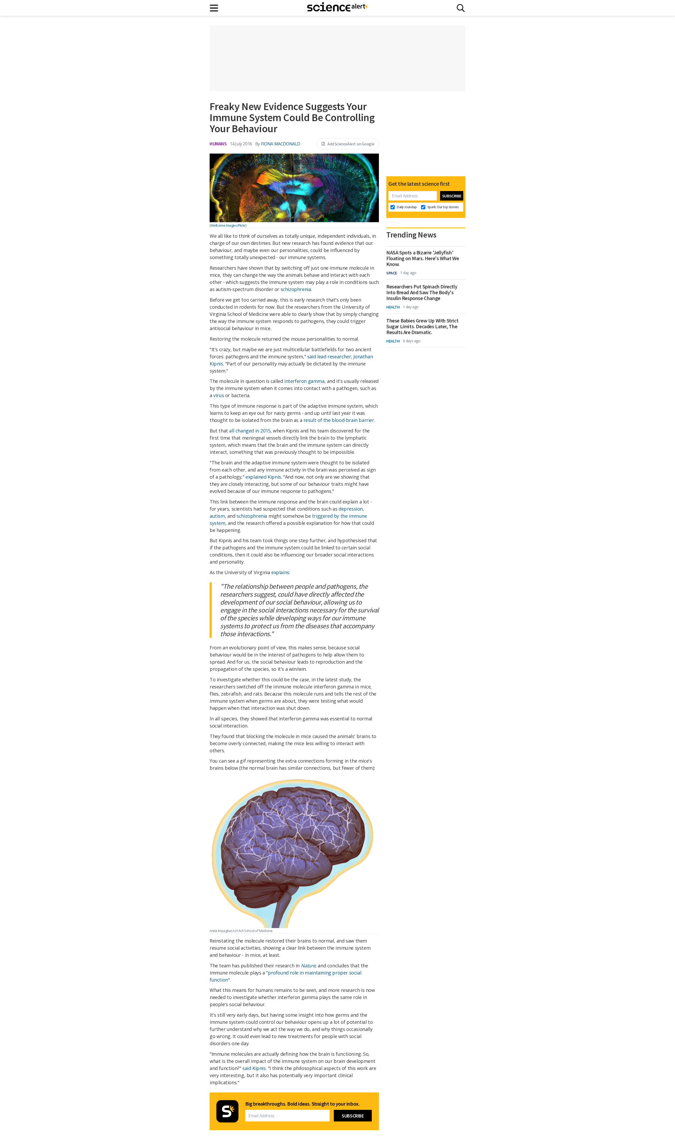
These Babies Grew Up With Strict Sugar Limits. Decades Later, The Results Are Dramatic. (422, 326)
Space (391, 272)
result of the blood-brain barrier (338, 420)
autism (217, 516)
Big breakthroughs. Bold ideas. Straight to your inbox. (302, 1104)
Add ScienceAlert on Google (350, 143)
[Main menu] (214, 8)
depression (351, 509)
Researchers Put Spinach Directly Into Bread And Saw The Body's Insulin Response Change (421, 292)
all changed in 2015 (249, 430)
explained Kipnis (263, 477)
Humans (218, 144)
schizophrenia (296, 289)
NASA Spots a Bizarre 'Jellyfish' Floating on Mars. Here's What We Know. (422, 258)
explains (280, 572)
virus (218, 395)
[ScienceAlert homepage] (337, 8)
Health (393, 307)
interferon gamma (304, 381)
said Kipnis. (254, 1068)
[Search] (460, 8)
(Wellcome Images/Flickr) (228, 225)
